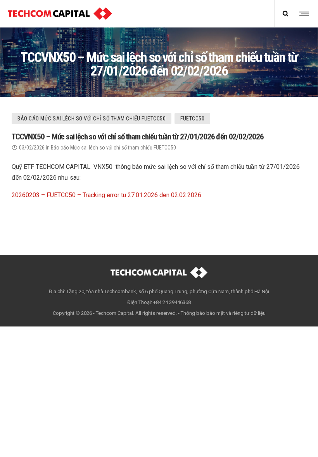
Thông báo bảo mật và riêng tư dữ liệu (223, 313)
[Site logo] (60, 13)
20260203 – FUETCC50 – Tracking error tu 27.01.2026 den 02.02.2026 (106, 195)
